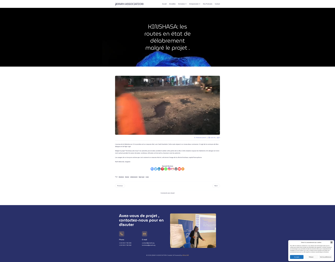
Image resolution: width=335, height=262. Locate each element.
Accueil (164, 4)
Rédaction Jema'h (201, 137)
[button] (331, 242)
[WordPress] (176, 168)
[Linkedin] (159, 168)
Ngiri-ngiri (141, 177)
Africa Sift (185, 255)
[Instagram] (169, 168)
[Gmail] (172, 168)
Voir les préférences (325, 257)
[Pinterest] (162, 168)
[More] (182, 168)
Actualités (172, 4)
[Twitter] (155, 168)
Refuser (311, 257)
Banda (127, 177)
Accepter (296, 257)
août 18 (212, 137)
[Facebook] (152, 168)
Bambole (121, 177)
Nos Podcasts (207, 4)
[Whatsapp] (165, 168)
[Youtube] (179, 168)
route (147, 177)
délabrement (133, 177)
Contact (217, 4)
